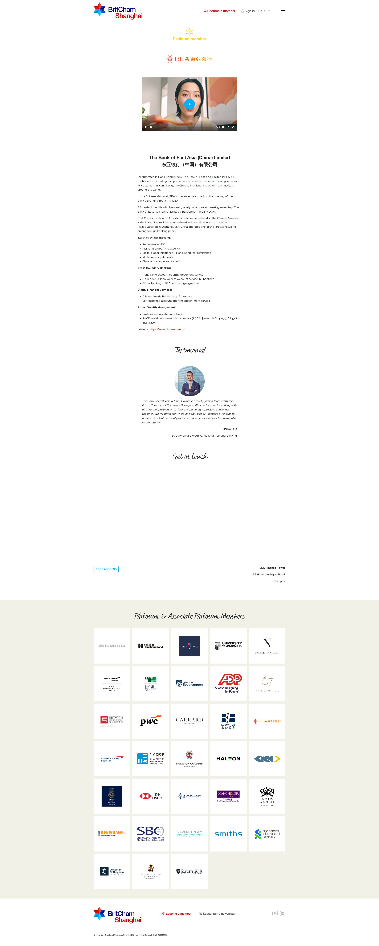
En (260, 11)
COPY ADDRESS (106, 569)
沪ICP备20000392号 (161, 935)
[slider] (181, 127)
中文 (267, 11)
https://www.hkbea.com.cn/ (167, 329)
